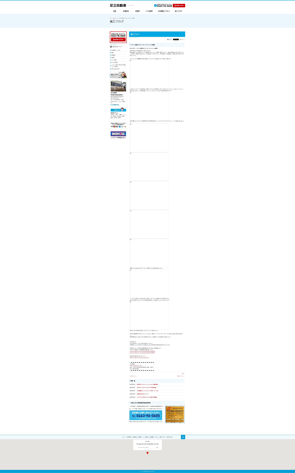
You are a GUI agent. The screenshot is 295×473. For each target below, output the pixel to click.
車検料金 (113, 55)
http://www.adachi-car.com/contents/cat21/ (139, 357)
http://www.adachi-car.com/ (136, 365)
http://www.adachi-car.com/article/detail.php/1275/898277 (142, 352)
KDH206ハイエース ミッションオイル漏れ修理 (147, 384)
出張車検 (129, 437)
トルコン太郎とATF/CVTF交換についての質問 (118, 65)
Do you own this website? (143, 447)
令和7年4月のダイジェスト (143, 394)
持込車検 (135, 437)
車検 (112, 52)
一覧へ (182, 373)
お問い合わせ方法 (115, 68)
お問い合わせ (170, 437)
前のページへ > (180, 376)
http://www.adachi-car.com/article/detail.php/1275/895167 (142, 351)
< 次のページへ (133, 376)
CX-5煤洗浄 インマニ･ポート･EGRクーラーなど (148, 390)
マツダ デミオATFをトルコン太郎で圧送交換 (147, 397)
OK (157, 447)
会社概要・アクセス (115, 50)
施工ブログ (115, 18)
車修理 (112, 57)
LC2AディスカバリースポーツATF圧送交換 (146, 387)
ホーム (111, 18)
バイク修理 (113, 60)
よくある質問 (114, 62)
